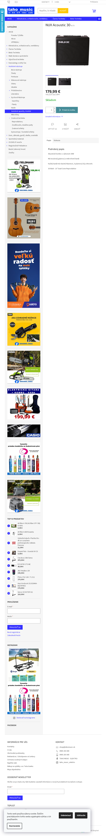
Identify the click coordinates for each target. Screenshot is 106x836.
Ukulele (14, 87)
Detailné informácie (53, 116)
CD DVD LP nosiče (15, 142)
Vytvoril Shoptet (92, 830)
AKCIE (11, 32)
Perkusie (14, 76)
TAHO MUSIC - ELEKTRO (68, 758)
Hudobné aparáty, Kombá (21, 111)
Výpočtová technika (16, 59)
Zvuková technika (18, 118)
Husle (13, 107)
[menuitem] (9, 19)
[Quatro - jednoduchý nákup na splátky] (23, 275)
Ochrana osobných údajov (17, 759)
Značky (11, 152)
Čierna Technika (15, 49)
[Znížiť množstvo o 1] (54, 111)
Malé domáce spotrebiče (18, 56)
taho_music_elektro (67, 762)
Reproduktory (17, 121)
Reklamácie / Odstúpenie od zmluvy (21, 756)
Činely (13, 73)
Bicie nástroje (16, 70)
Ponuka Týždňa (17, 35)
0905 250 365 (64, 751)
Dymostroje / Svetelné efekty (22, 132)
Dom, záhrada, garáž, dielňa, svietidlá (23, 135)
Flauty (14, 104)
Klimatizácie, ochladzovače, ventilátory (24, 45)
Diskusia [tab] (57, 140)
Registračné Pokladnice (18, 145)
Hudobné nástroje (15, 66)
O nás (57, 2)
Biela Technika (14, 52)
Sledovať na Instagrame (26, 718)
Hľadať (63, 11)
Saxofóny (15, 101)
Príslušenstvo (16, 90)
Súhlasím (81, 815)
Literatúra (15, 94)
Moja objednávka (13, 769)
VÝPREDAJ (15, 42)
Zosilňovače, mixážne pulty (22, 125)
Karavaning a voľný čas (17, 63)
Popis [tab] (49, 140)
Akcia (13, 38)
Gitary (13, 83)
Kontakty (46, 2)
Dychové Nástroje (18, 97)
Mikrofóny (15, 114)
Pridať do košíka (68, 110)
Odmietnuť (66, 815)
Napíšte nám (12, 763)
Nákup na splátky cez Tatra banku (20, 766)
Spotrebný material (16, 139)
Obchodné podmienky (16, 753)
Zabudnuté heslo (13, 635)
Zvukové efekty (18, 128)
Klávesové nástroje (18, 80)
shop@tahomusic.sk (67, 747)
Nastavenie (14, 826)
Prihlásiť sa (15, 627)
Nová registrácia (13, 632)
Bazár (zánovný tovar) (17, 149)
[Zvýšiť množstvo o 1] (54, 108)
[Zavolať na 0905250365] (11, 2)
